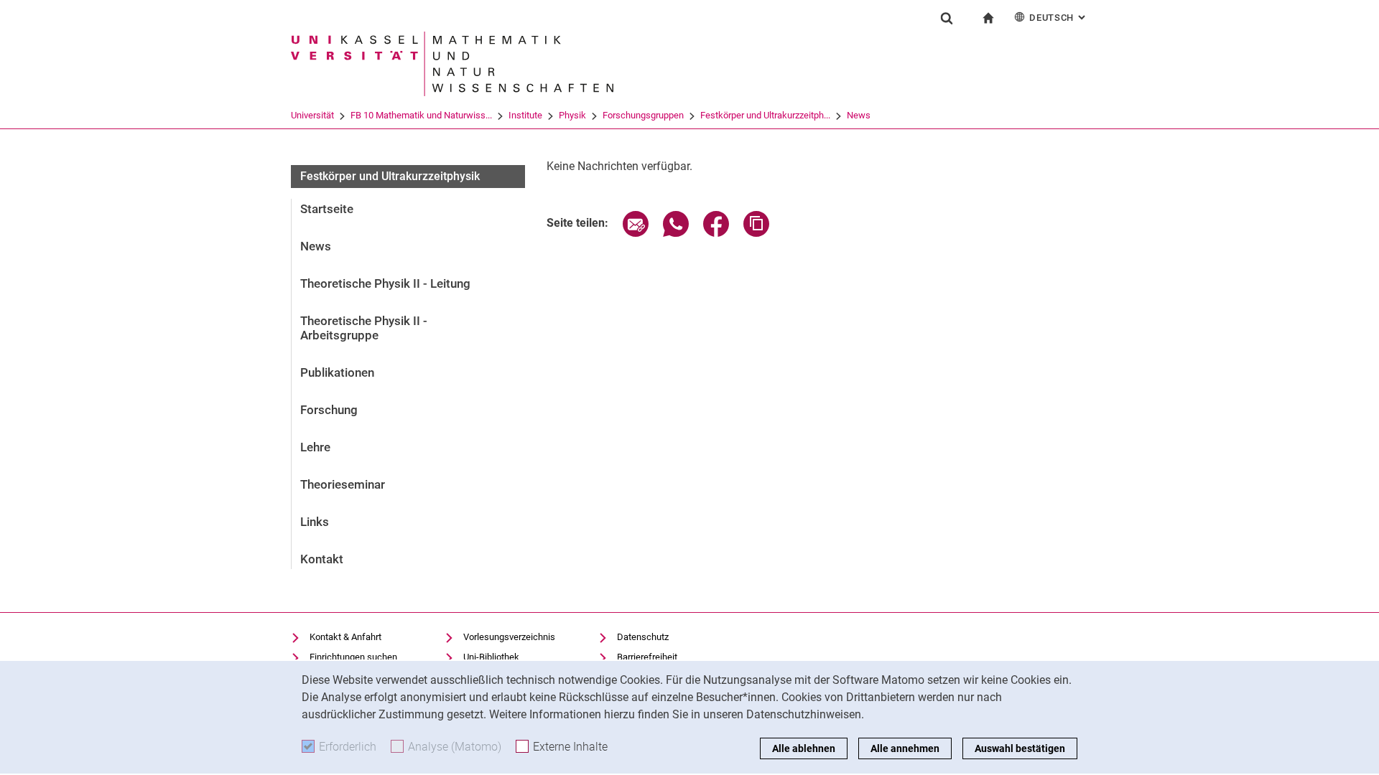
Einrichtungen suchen (353, 657)
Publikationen (337, 372)
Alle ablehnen (803, 748)
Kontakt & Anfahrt (345, 636)
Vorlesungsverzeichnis (509, 636)
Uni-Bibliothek (491, 657)
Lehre (315, 447)
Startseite (326, 209)
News (858, 115)
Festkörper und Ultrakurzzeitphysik (390, 176)
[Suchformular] (946, 18)
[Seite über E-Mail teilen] (636, 233)
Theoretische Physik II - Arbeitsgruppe (363, 328)
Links (314, 522)
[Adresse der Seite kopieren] (756, 233)
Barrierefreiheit (647, 657)
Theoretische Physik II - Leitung (385, 283)
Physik (572, 115)
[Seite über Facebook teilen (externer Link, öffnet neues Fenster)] (716, 233)
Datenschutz (643, 636)
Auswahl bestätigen (1020, 748)
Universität (312, 115)
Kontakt (321, 559)
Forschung (329, 410)
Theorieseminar (342, 484)
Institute (525, 115)
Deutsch (1058, 17)
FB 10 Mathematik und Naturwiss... (421, 115)
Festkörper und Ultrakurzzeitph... (765, 115)
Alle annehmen (904, 748)
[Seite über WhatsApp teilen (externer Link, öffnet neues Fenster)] (676, 233)
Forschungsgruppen (643, 115)
